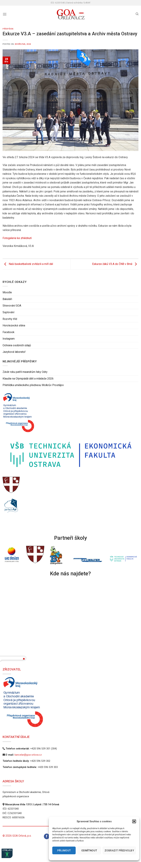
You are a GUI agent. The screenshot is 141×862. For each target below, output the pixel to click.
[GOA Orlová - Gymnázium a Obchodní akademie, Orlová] (71, 14)
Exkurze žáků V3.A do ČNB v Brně (112, 264)
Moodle (7, 292)
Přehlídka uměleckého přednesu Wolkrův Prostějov (33, 385)
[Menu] (5, 14)
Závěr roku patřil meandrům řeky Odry (25, 372)
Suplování (8, 312)
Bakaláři (7, 299)
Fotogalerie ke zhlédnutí (17, 238)
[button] (134, 821)
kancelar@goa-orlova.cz (28, 754)
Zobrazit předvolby (119, 850)
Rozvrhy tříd (10, 319)
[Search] (137, 14)
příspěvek (8, 29)
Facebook (8, 332)
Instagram (9, 338)
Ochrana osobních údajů (17, 345)
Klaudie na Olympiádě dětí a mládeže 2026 (28, 378)
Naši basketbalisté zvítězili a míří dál (30, 264)
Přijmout (64, 850)
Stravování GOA (12, 305)
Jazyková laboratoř (14, 352)
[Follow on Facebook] (47, 836)
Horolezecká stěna (14, 325)
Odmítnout (89, 850)
